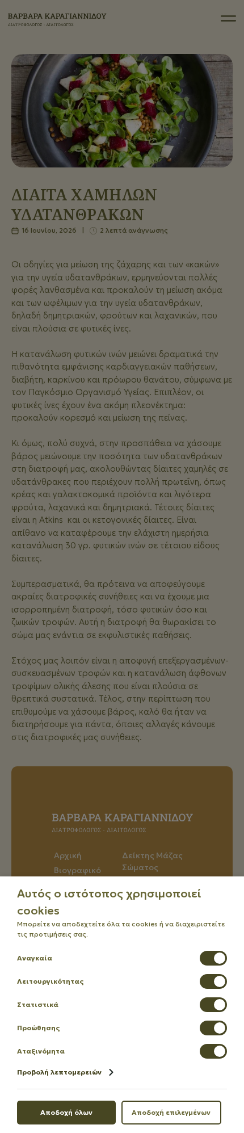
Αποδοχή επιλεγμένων (171, 1112)
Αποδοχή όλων (66, 1112)
